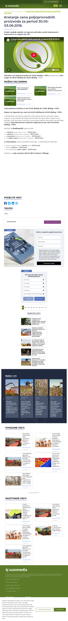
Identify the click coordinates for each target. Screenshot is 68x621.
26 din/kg (26, 290)
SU (34, 307)
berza (6, 213)
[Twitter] (9, 203)
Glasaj (28, 299)
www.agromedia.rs (10, 591)
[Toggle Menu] (60, 5)
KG (42, 307)
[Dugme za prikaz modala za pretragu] (62, 2)
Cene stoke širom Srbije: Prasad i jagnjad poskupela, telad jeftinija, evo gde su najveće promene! (57, 440)
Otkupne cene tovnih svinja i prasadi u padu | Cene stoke (24, 99)
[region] (34, 609)
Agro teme (13, 11)
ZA (45, 307)
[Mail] (16, 203)
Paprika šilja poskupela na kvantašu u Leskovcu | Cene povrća (54, 89)
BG (23, 307)
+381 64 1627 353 (14, 585)
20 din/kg (26, 279)
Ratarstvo (9, 397)
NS (26, 307)
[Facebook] (5, 203)
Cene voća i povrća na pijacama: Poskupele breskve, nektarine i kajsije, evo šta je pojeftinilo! (56, 460)
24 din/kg (26, 287)
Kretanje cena (20, 11)
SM (31, 307)
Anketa (26, 271)
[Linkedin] (13, 203)
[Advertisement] (34, 176)
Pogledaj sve (34, 492)
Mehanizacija (26, 521)
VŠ (36, 307)
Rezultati (39, 299)
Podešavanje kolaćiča (44, 609)
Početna (6, 11)
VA (39, 307)
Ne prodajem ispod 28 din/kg (33, 294)
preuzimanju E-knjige (48, 256)
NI (28, 307)
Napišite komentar (52, 222)
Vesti (37, 397)
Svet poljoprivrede (51, 1)
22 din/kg (26, 283)
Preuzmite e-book (49, 263)
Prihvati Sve (60, 609)
